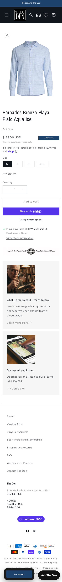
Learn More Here (17, 322)
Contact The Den (17, 470)
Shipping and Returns (19, 447)
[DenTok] (38, 15)
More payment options (31, 219)
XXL (44, 164)
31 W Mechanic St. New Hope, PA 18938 (28, 490)
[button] (7, 15)
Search (11, 416)
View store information (19, 238)
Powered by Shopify (31, 562)
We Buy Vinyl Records (20, 463)
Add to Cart (19, 574)
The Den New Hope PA (23, 558)
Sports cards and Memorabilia (24, 439)
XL (31, 164)
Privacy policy (14, 568)
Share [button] (9, 128)
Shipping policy (50, 568)
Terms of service (31, 568)
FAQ (9, 455)
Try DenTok (14, 388)
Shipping (7, 142)
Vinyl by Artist (15, 424)
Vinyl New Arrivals (17, 431)
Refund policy (50, 562)
